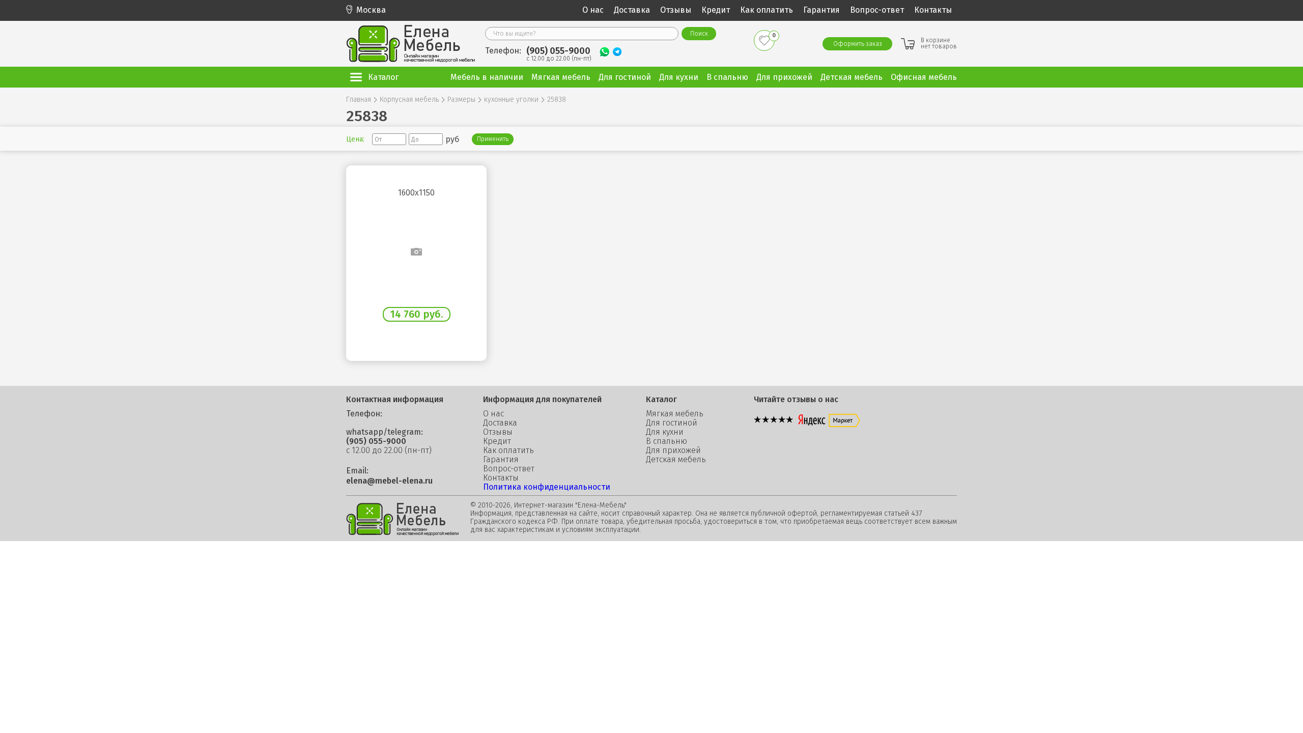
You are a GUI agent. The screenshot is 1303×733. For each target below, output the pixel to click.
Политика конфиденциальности (546, 487)
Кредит (715, 10)
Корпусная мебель (409, 99)
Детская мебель (676, 460)
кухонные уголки (511, 99)
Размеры (461, 99)
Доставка (632, 10)
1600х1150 (416, 193)
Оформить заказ (857, 43)
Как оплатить (766, 10)
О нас (593, 10)
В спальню (666, 441)
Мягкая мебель (674, 414)
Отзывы (675, 10)
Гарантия (821, 10)
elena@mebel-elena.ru (389, 481)
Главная (358, 99)
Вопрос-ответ (877, 10)
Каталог (383, 77)
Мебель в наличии (486, 77)
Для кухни (665, 432)
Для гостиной (671, 423)
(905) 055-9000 (558, 51)
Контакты (933, 10)
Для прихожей (673, 450)
